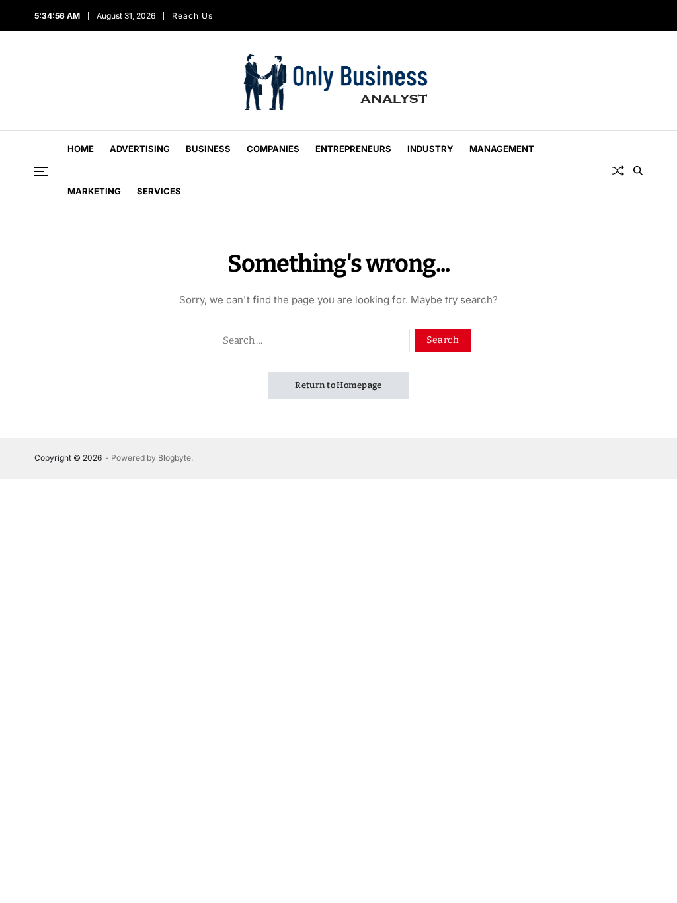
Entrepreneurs (353, 148)
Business (208, 148)
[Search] (638, 170)
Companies (273, 148)
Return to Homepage (338, 385)
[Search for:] (308, 343)
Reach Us (192, 15)
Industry (430, 148)
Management (501, 148)
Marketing (94, 191)
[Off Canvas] (41, 171)
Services (159, 191)
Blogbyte (174, 458)
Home (80, 148)
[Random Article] (618, 171)
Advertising (140, 148)
